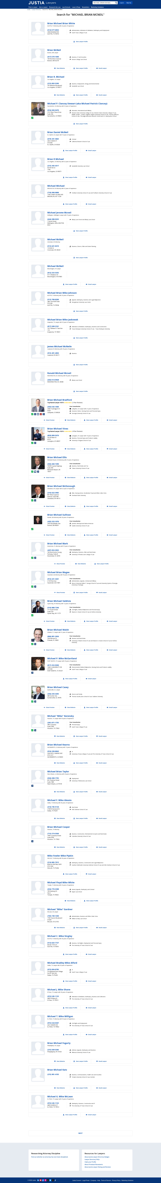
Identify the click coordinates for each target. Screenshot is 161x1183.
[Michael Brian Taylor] (38, 776)
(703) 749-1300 (53, 916)
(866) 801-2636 (53, 636)
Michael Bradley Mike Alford (62, 962)
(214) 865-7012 (53, 862)
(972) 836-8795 (53, 969)
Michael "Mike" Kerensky (60, 715)
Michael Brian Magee (58, 572)
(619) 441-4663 (53, 139)
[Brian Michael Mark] (38, 548)
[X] (53, 1180)
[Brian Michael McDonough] (38, 491)
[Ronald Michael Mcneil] (38, 378)
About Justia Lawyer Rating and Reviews (98, 1167)
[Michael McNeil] (38, 244)
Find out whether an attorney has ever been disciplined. (49, 1157)
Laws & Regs (76, 7)
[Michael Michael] (38, 191)
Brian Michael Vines (57, 428)
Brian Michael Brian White (61, 23)
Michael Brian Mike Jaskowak (62, 319)
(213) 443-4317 (53, 166)
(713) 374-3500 (53, 833)
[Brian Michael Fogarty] (38, 1048)
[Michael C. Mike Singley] (38, 941)
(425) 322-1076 (53, 521)
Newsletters (85, 7)
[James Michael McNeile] (38, 351)
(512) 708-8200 (53, 299)
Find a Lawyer (33, 7)
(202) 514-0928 (53, 380)
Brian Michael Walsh (58, 629)
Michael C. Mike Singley (59, 936)
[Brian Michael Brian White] (38, 28)
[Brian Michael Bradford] (38, 405)
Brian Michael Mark (57, 543)
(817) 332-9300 (53, 665)
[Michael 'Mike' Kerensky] (38, 721)
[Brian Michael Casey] (38, 692)
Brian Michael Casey (58, 687)
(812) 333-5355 (53, 273)
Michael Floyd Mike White (60, 882)
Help (98, 1180)
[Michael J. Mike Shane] (38, 995)
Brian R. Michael (55, 76)
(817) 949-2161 (53, 326)
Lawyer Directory (36, 9)
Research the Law (55, 7)
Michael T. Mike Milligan (60, 1016)
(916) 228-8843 (53, 751)
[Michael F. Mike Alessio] (38, 805)
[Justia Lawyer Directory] (36, 2)
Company (93, 1180)
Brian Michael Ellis (57, 457)
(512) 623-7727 (53, 943)
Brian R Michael (55, 159)
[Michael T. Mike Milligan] (38, 1021)
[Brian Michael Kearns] (38, 750)
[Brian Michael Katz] (38, 1075)
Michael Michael (56, 185)
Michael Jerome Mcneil (59, 212)
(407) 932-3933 (53, 550)
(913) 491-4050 (53, 353)
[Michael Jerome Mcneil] (38, 218)
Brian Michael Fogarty (58, 1043)
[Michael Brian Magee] (38, 577)
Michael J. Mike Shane (58, 989)
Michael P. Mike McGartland (62, 658)
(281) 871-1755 (53, 722)
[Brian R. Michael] (38, 82)
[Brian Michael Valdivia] (38, 606)
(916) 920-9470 (53, 110)
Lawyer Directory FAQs (92, 1159)
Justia (28, 9)
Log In (122, 2)
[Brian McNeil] (38, 55)
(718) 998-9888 (53, 192)
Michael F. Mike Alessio (59, 800)
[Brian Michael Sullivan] (38, 520)
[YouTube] (41, 1180)
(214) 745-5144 (53, 807)
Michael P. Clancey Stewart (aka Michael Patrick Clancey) (77, 103)
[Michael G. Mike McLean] (38, 1101)
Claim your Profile (90, 1162)
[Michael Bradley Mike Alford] (38, 968)
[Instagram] (45, 1180)
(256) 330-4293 (53, 694)
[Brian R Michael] (38, 164)
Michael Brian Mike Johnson (62, 292)
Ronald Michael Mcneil (59, 373)
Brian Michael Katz (57, 1069)
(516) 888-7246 (53, 607)
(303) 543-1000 (53, 407)
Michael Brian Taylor (58, 771)
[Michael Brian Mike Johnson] (38, 298)
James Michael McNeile (59, 346)
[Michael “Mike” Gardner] (38, 914)
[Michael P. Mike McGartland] (38, 663)
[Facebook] (43, 1180)
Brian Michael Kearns (58, 744)
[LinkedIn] (38, 1180)
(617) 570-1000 (53, 57)
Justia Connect (76, 1180)
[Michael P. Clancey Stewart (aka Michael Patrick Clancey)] (38, 108)
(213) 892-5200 (53, 83)
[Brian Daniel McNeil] (38, 137)
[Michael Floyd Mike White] (38, 887)
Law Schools (66, 7)
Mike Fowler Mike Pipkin (60, 855)
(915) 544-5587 (53, 1023)
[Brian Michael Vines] (38, 434)
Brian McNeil (54, 50)
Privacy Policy (116, 1180)
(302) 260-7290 (53, 464)
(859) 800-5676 (53, 435)
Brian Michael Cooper (58, 826)
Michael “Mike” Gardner (60, 909)
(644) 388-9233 (53, 219)
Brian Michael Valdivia (59, 601)
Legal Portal (85, 1180)
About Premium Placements (94, 1164)
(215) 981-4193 (53, 1074)
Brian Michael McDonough (61, 486)
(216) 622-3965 (53, 493)
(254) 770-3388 (53, 889)
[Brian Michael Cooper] (38, 832)
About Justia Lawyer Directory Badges (97, 1157)
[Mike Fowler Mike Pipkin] (38, 861)
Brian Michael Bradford (59, 399)
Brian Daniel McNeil (57, 132)
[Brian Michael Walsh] (38, 635)
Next (80, 1133)
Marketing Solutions (97, 7)
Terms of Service (106, 1180)
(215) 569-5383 (53, 1050)
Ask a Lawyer (43, 7)
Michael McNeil (55, 239)
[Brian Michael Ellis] (38, 462)
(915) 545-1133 (53, 996)
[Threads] (48, 1180)
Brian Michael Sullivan (59, 514)
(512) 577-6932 (53, 30)
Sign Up (129, 2)
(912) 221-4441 (53, 579)
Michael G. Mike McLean (60, 1096)
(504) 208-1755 (53, 778)
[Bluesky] (50, 1180)
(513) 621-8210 (53, 246)
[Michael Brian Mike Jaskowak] (38, 325)
